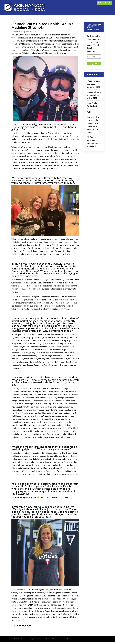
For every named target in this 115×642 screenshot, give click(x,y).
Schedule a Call (104, 3)
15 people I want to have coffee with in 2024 (94, 95)
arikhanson (19, 31)
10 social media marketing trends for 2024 (93, 84)
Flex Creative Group (64, 639)
